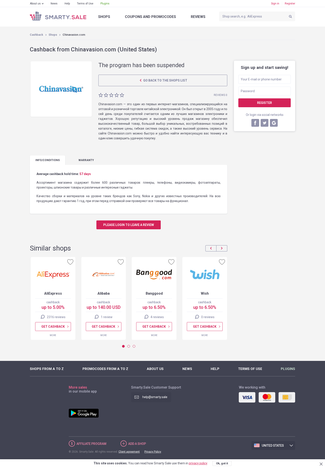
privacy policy (198, 463)
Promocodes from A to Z (105, 369)
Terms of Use (85, 3)
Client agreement (129, 451)
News (54, 3)
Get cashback (53, 326)
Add (137, 444)
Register (290, 3)
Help (67, 3)
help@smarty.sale (154, 397)
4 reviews (157, 317)
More (53, 335)
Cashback (36, 34)
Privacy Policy (152, 451)
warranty (86, 160)
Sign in (275, 3)
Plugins (104, 3)
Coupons (150, 17)
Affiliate (91, 444)
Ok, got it (222, 463)
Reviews (198, 17)
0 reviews (207, 317)
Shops (104, 17)
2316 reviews (56, 317)
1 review (107, 317)
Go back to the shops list (165, 80)
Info (47, 160)
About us (35, 3)
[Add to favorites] (70, 262)
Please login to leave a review (128, 225)
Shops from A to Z (47, 369)
